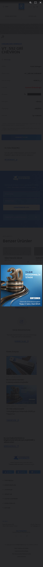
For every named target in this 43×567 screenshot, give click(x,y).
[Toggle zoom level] (30, 2)
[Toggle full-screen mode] (35, 2)
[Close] (40, 2)
